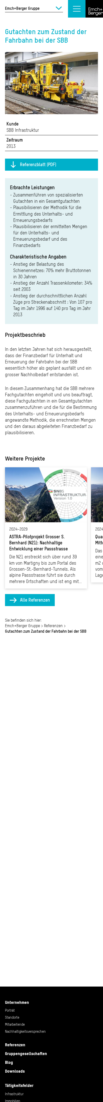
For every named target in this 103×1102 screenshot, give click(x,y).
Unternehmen (17, 1002)
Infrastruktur (14, 1094)
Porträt (10, 1010)
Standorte (12, 1017)
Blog (9, 1062)
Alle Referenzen (35, 600)
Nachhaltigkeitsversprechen (25, 1031)
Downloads (15, 1071)
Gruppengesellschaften (26, 1053)
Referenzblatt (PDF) (38, 164)
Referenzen (53, 625)
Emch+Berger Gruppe (22, 625)
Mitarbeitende (15, 1024)
